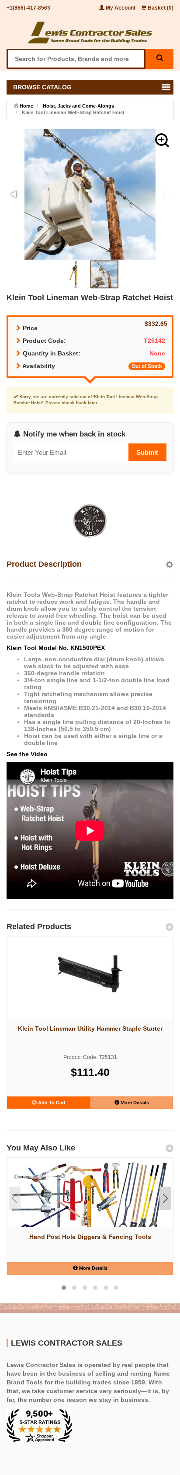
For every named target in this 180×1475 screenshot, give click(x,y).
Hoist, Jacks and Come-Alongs (78, 105)
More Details (134, 1102)
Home (25, 105)
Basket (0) (159, 8)
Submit (147, 452)
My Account (120, 8)
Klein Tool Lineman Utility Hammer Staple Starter (90, 1028)
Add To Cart (51, 1102)
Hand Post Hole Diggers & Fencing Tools (90, 1236)
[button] (162, 140)
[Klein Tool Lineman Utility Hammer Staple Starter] (90, 973)
